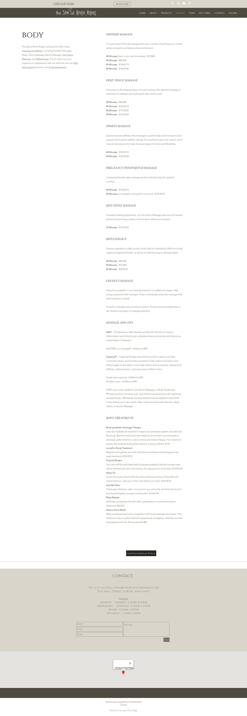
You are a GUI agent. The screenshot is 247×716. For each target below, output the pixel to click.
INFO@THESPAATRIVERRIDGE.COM (137, 587)
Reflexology (42, 59)
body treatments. (58, 67)
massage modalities (32, 50)
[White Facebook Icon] (172, 3)
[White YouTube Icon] (184, 3)
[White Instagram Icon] (178, 3)
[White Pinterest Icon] (189, 3)
